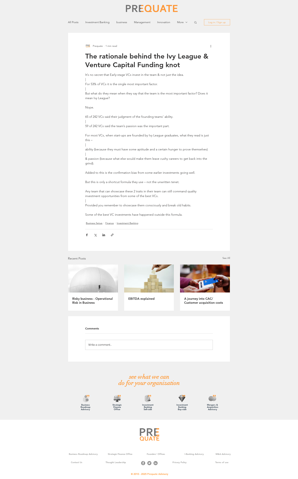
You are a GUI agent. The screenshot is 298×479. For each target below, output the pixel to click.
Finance (109, 223)
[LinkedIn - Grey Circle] (155, 463)
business (121, 22)
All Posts (73, 22)
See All (226, 258)
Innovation (163, 22)
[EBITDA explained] (149, 279)
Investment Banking (97, 22)
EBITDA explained (141, 299)
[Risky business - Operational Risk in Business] (93, 279)
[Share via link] (112, 235)
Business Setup (94, 223)
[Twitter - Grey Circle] (149, 463)
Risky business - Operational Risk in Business (92, 301)
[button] (195, 22)
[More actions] (211, 46)
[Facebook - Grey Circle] (143, 463)
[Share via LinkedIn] (103, 235)
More (180, 22)
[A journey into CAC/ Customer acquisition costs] (205, 279)
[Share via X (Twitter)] (95, 235)
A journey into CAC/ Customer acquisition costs (203, 301)
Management (142, 22)
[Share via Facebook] (86, 235)
